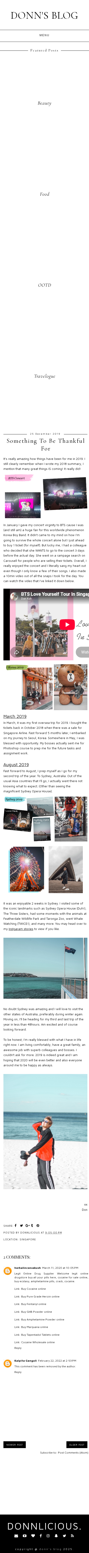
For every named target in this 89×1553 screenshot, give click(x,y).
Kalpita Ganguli (25, 1360)
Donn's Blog (44, 15)
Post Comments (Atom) (73, 1452)
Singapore (28, 1239)
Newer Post (14, 1444)
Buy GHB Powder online (36, 1311)
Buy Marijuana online (34, 1327)
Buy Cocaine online (33, 1288)
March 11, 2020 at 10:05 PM (60, 1267)
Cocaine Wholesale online (38, 1342)
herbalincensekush (27, 1267)
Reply (17, 1348)
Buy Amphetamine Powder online (42, 1319)
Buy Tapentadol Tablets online (40, 1334)
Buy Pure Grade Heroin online (40, 1296)
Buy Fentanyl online (33, 1304)
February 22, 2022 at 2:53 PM (57, 1360)
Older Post (76, 1444)
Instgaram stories (21, 929)
